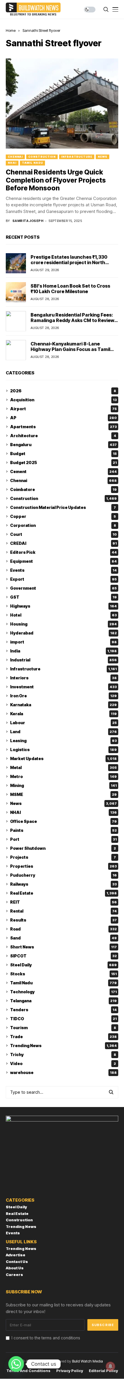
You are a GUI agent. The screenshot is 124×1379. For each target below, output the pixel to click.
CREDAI (63, 543)
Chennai (15, 156)
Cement (63, 471)
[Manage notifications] (110, 1366)
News (103, 156)
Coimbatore (63, 489)
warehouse (63, 1072)
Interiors (63, 677)
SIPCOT (63, 955)
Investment (63, 686)
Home (11, 30)
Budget (63, 453)
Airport (63, 408)
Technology (63, 991)
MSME (63, 794)
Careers (14, 1274)
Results (63, 920)
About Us (15, 1268)
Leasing (63, 740)
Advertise (15, 1255)
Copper (63, 516)
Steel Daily (63, 964)
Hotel (63, 615)
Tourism (63, 1027)
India (63, 650)
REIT (63, 902)
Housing (63, 624)
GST (63, 597)
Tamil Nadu (32, 162)
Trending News (63, 1045)
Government (63, 588)
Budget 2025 (63, 462)
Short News (63, 946)
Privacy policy (69, 1371)
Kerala (63, 713)
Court (63, 534)
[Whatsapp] (16, 1364)
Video (63, 1063)
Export (63, 579)
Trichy (63, 1054)
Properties (63, 866)
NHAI (12, 162)
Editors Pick (63, 552)
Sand (63, 937)
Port (63, 839)
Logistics (63, 749)
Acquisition (63, 399)
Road (63, 928)
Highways (63, 606)
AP (63, 417)
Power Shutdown (63, 848)
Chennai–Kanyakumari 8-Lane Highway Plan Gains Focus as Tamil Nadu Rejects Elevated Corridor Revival (70, 352)
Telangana (63, 1000)
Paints (63, 830)
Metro (63, 776)
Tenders (63, 1009)
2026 (63, 390)
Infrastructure (76, 156)
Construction (42, 156)
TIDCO (63, 1018)
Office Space (63, 821)
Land (63, 731)
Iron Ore (63, 695)
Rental (63, 911)
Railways (63, 884)
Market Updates (63, 758)
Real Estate (63, 893)
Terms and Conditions (28, 1371)
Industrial (63, 659)
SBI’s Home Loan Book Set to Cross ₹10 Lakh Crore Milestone (70, 288)
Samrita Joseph (27, 221)
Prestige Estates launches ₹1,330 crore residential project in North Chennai (69, 262)
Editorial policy (103, 1371)
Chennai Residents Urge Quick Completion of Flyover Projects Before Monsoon (56, 180)
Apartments (63, 426)
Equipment (63, 561)
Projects (63, 857)
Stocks (63, 973)
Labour (63, 722)
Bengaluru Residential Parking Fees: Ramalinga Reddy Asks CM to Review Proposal (72, 320)
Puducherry (63, 875)
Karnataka (63, 704)
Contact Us (17, 1261)
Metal (63, 767)
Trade (63, 1036)
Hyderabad (63, 632)
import (63, 641)
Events (63, 570)
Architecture (63, 435)
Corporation (63, 525)
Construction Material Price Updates (63, 507)
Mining (63, 785)
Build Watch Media (87, 1361)
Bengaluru (63, 444)
